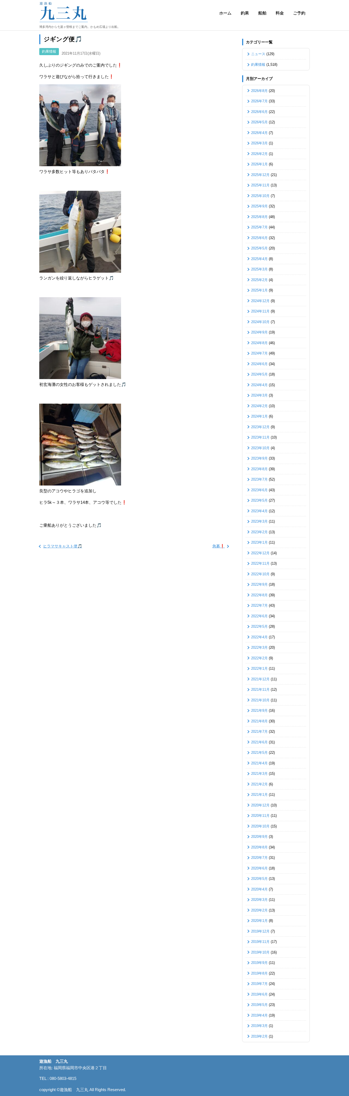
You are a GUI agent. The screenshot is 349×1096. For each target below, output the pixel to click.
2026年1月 (259, 164)
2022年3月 (259, 647)
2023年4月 (259, 511)
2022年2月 (259, 658)
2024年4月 (259, 385)
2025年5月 (259, 248)
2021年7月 (259, 731)
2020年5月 (259, 879)
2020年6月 (259, 868)
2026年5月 (259, 122)
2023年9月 (259, 458)
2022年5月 (259, 626)
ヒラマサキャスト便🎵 (62, 546)
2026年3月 (259, 143)
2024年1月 (259, 416)
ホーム (225, 13)
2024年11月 (260, 311)
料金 (280, 13)
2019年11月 (260, 942)
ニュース (258, 54)
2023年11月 (260, 437)
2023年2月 (259, 532)
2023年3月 (259, 521)
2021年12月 (260, 679)
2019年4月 (259, 1015)
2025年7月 (259, 227)
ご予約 (299, 13)
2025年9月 (259, 206)
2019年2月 (259, 1036)
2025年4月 (259, 259)
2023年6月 (259, 490)
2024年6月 (259, 364)
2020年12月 (260, 805)
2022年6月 (259, 616)
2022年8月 (259, 595)
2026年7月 (259, 101)
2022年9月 (259, 584)
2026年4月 (259, 133)
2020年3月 (259, 900)
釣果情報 (49, 51)
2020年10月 (260, 826)
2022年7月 (259, 605)
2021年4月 (259, 763)
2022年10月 (260, 574)
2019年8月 (259, 973)
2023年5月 (259, 500)
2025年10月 (260, 196)
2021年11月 (260, 689)
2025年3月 (259, 269)
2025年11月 (260, 185)
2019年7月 (259, 984)
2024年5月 (259, 374)
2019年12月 (260, 931)
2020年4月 (259, 889)
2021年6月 (259, 742)
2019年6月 (259, 994)
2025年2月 (259, 280)
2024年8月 (259, 343)
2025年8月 (259, 217)
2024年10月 (260, 322)
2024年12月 (260, 301)
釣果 (245, 13)
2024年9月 (259, 332)
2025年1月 (259, 290)
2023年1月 (259, 542)
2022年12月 (260, 553)
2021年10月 (260, 700)
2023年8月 (259, 469)
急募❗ (218, 546)
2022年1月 (259, 668)
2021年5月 (259, 752)
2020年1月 (259, 921)
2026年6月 (259, 112)
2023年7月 (259, 479)
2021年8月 (259, 721)
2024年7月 (259, 353)
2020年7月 (259, 858)
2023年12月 (260, 427)
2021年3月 (259, 774)
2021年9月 (259, 710)
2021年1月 (259, 795)
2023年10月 (260, 448)
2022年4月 (259, 637)
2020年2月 (259, 910)
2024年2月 (259, 406)
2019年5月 (259, 1005)
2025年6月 (259, 238)
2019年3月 (259, 1026)
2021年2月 (259, 784)
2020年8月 (259, 847)
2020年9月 (259, 837)
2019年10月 (260, 952)
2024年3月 (259, 395)
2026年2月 (259, 154)
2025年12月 (260, 175)
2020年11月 (260, 816)
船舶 (262, 13)
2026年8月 (259, 91)
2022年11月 (260, 563)
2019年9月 (259, 963)
